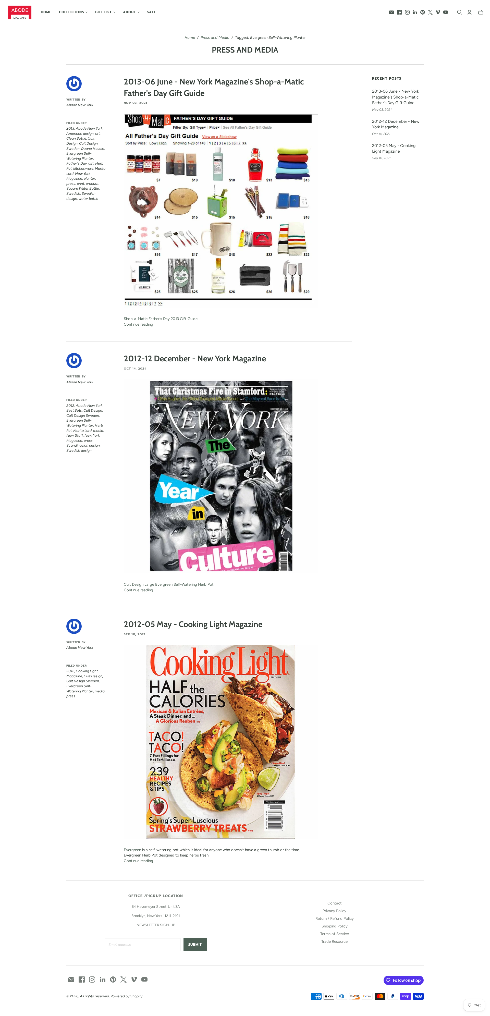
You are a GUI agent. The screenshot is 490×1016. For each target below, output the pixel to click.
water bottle (88, 199)
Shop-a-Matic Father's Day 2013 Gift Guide (161, 318)
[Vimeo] (438, 12)
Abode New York (89, 128)
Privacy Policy (334, 911)
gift (91, 163)
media (98, 431)
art (97, 133)
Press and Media (215, 37)
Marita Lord (82, 431)
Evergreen (133, 850)
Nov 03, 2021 (135, 103)
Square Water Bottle (82, 188)
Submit (195, 944)
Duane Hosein (92, 148)
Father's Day (76, 163)
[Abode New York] (20, 12)
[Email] (391, 12)
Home (46, 12)
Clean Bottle (76, 138)
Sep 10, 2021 (134, 634)
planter (89, 178)
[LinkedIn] (415, 12)
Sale (151, 12)
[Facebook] (399, 12)
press (70, 183)
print (80, 183)
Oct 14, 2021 (135, 368)
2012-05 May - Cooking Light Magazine (193, 624)
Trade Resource (334, 941)
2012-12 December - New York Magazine (195, 358)
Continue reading (138, 324)
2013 (70, 128)
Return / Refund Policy (334, 918)
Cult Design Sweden (82, 415)
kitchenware (83, 168)
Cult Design (92, 410)
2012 (70, 405)
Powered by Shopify (126, 996)
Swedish (73, 193)
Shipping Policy (335, 926)
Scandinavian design (83, 445)
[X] (430, 12)
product (92, 183)
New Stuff (74, 435)
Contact (334, 903)
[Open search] (459, 12)
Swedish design (79, 450)
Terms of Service (334, 934)
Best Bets (74, 410)
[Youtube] (445, 12)
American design (80, 133)
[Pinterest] (422, 12)
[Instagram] (407, 12)
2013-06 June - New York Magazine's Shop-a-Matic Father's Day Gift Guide (395, 97)
